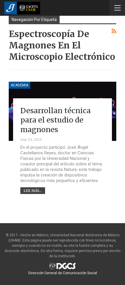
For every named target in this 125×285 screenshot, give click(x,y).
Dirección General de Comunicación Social (62, 273)
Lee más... (33, 190)
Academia (19, 85)
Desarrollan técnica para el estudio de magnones (55, 120)
